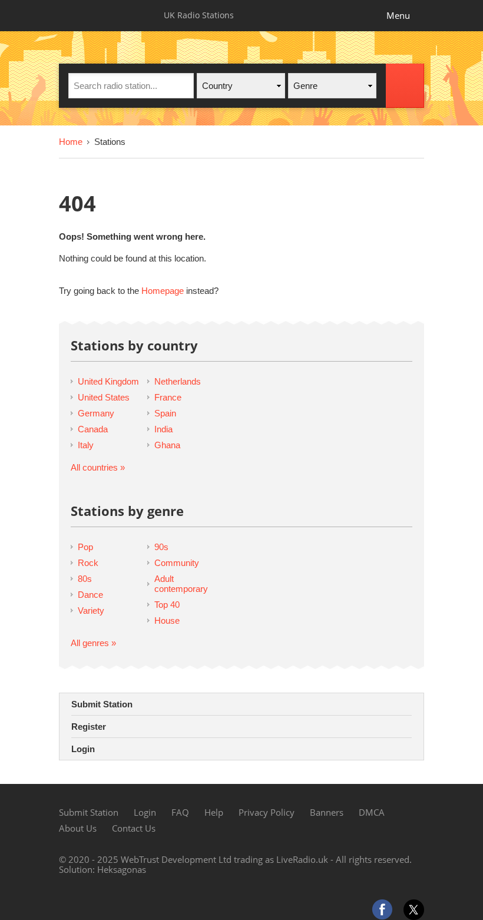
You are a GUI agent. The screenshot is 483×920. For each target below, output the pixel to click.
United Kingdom (108, 381)
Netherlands (177, 381)
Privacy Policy (267, 812)
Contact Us (134, 828)
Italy (86, 445)
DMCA (372, 812)
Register (88, 727)
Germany (96, 413)
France (167, 397)
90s (161, 547)
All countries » (98, 467)
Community (176, 563)
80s (85, 579)
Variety (91, 610)
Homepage (162, 291)
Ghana (167, 445)
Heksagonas (121, 869)
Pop (85, 547)
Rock (88, 563)
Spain (165, 413)
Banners (326, 812)
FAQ (180, 812)
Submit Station (102, 704)
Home (70, 142)
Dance (90, 595)
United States (104, 397)
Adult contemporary (181, 584)
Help (213, 812)
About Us (78, 828)
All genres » (93, 643)
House (167, 620)
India (163, 429)
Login (83, 749)
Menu (398, 15)
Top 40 (167, 605)
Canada (93, 429)
